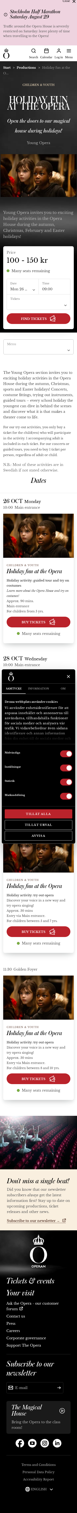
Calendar (46, 57)
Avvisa (38, 836)
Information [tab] (38, 688)
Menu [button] (69, 57)
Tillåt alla (38, 814)
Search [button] (33, 57)
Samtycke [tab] (14, 688)
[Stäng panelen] (68, 676)
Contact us (15, 1316)
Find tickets (34, 319)
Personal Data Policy (38, 1472)
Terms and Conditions (38, 1465)
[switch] (66, 767)
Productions (26, 68)
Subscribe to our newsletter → (34, 1221)
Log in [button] (59, 57)
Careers (13, 1331)
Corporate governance (26, 1338)
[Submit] (59, 1387)
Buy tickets (34, 622)
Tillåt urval (38, 825)
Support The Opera (23, 1345)
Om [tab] (63, 688)
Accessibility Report (38, 1479)
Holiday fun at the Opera (34, 571)
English (39, 1489)
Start (6, 68)
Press (10, 1323)
